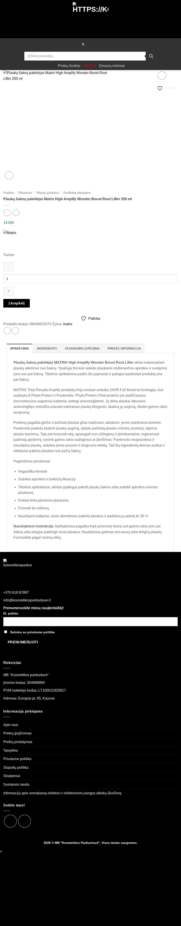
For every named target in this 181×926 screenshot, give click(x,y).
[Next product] (7, 212)
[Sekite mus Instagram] (24, 821)
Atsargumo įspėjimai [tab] (82, 348)
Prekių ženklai (69, 66)
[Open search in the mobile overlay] (90, 56)
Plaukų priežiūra (47, 192)
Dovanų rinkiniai (112, 66)
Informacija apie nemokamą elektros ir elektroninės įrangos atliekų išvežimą (62, 793)
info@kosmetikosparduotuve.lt (27, 600)
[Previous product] (16, 212)
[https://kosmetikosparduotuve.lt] (90, 19)
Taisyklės (10, 750)
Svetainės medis (16, 784)
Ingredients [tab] (47, 348)
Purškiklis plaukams (77, 192)
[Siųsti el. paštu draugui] (15, 330)
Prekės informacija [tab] (124, 348)
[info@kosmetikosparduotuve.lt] (89, 44)
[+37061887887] (97, 44)
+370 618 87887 (16, 592)
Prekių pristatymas (17, 742)
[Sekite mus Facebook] (10, 821)
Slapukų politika (15, 767)
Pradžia (8, 192)
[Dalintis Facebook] (7, 330)
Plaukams (25, 192)
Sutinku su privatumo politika (32, 632)
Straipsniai (11, 776)
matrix (67, 324)
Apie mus (10, 725)
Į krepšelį (17, 303)
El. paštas (10, 613)
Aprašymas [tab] (19, 348)
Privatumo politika (17, 759)
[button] (75, 44)
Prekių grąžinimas (17, 733)
